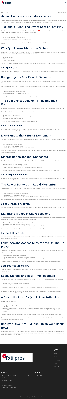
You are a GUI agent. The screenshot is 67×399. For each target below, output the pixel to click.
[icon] (34, 376)
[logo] (6, 2)
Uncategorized (62, 12)
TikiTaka (39, 30)
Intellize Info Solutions (41, 397)
